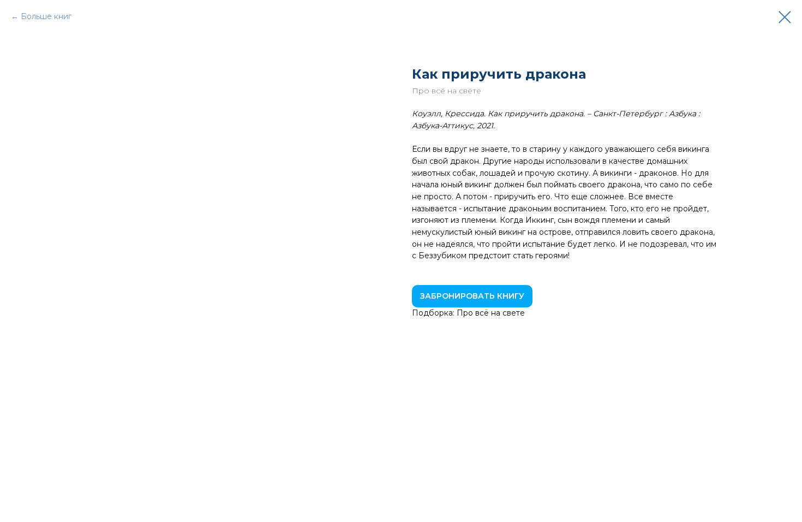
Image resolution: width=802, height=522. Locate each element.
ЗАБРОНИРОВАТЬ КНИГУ (472, 296)
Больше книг (46, 16)
